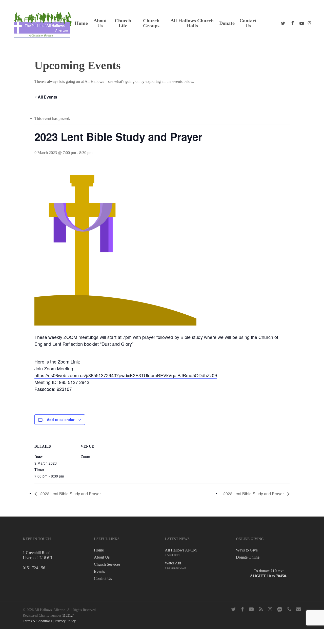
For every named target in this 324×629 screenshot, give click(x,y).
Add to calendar (60, 419)
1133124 (68, 615)
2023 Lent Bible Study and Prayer (70, 494)
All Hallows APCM (181, 550)
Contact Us (103, 578)
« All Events (45, 97)
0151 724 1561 (35, 568)
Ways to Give (247, 550)
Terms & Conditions (37, 621)
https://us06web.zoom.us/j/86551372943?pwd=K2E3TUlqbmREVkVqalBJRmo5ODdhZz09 (125, 375)
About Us (102, 557)
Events (99, 571)
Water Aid (173, 563)
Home (99, 550)
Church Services (107, 564)
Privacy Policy (65, 621)
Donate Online (247, 557)
